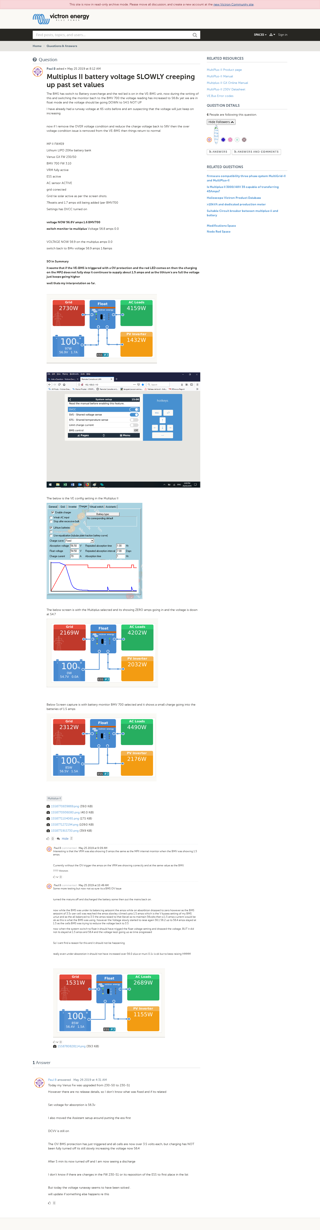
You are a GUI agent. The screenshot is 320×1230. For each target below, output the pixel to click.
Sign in (282, 35)
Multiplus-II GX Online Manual (227, 83)
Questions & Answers (62, 46)
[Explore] (272, 34)
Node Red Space (219, 231)
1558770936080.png (65, 812)
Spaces (259, 35)
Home (37, 46)
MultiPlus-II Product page (225, 70)
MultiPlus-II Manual (220, 76)
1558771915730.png (65, 831)
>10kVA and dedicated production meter (236, 204)
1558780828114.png (72, 1046)
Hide (65, 838)
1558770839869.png (65, 806)
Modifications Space (221, 225)
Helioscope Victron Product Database (234, 197)
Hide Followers (220, 122)
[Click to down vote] (57, 877)
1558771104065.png (65, 818)
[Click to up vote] (54, 877)
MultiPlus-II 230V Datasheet (226, 89)
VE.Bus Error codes (220, 96)
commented (69, 848)
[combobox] (116, 35)
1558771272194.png (64, 824)
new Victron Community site (234, 4)
